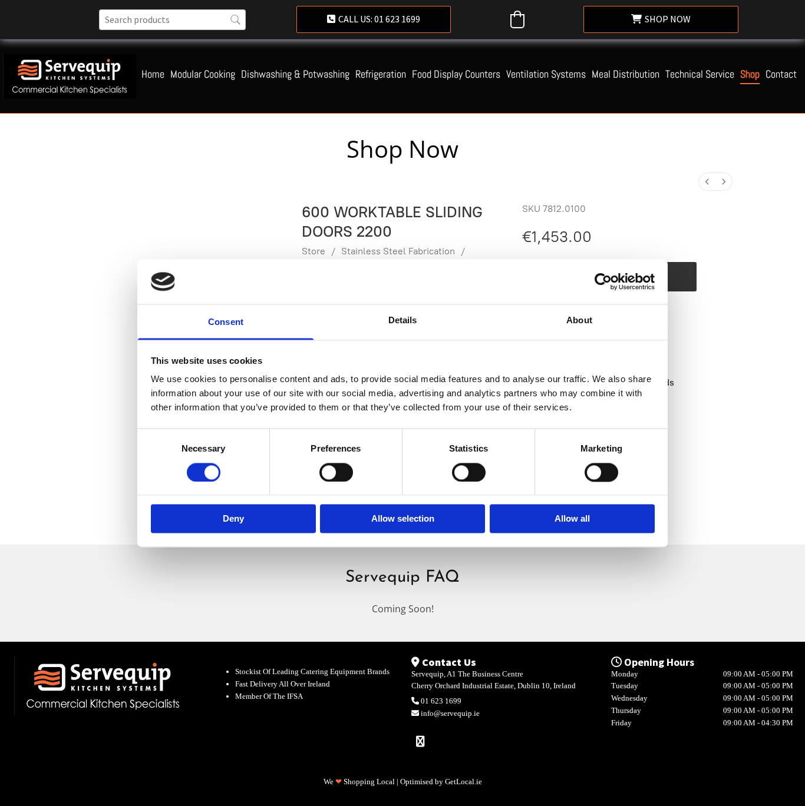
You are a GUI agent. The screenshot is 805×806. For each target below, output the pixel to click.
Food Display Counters (456, 74)
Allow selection (402, 519)
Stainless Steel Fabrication (398, 251)
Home (152, 74)
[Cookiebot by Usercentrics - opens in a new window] (603, 281)
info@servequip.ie (450, 713)
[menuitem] (707, 181)
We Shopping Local (359, 781)
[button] (373, 19)
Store (313, 251)
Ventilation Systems (546, 74)
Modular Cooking (202, 74)
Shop (750, 74)
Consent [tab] (225, 322)
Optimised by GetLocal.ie (441, 781)
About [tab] (579, 321)
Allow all (572, 519)
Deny (233, 519)
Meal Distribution (625, 74)
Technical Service (699, 74)
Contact (781, 74)
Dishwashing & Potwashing (295, 74)
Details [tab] (402, 321)
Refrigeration (380, 74)
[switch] (336, 472)
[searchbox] (172, 19)
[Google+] (420, 740)
